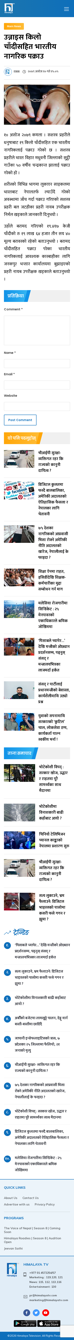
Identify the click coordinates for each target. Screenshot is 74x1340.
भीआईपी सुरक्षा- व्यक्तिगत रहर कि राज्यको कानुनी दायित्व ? (37, 1068)
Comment (13, 309)
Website (10, 395)
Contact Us (30, 1198)
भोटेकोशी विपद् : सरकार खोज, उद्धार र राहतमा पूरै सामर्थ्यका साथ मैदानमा (41, 1114)
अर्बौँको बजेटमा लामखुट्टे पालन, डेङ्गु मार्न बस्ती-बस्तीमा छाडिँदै (41, 1021)
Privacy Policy (45, 1204)
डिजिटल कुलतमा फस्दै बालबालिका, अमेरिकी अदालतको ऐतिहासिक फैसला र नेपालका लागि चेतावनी (42, 1138)
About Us (10, 1198)
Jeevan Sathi (13, 1248)
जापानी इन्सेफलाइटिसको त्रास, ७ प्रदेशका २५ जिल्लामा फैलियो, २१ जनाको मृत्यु (37, 1044)
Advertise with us (17, 1204)
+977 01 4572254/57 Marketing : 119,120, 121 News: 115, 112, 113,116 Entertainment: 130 (46, 1279)
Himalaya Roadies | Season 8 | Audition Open (32, 1240)
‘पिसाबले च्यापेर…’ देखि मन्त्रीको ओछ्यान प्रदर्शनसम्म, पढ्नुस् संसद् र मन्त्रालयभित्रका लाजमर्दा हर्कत (42, 951)
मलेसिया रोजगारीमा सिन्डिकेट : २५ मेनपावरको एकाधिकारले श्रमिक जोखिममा (38, 1164)
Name (10, 352)
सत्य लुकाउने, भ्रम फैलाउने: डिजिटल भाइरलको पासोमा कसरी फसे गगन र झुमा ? (39, 977)
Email (9, 374)
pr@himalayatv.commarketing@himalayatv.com (48, 1298)
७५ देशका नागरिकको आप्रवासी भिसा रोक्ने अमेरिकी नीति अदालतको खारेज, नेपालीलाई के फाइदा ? (40, 1091)
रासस (17, 71)
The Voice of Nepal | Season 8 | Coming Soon (32, 1230)
